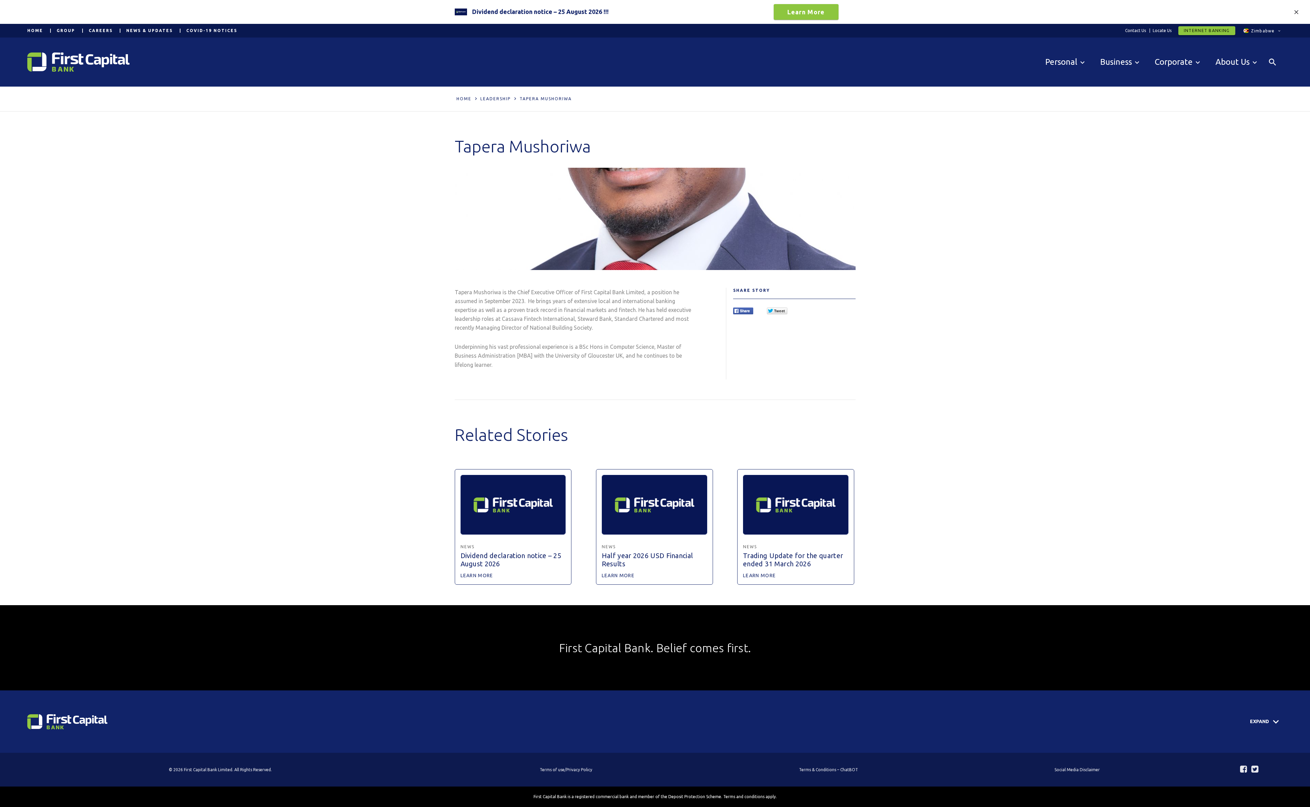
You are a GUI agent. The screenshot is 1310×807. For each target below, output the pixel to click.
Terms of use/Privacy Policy (566, 769)
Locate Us (1162, 30)
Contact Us (1135, 30)
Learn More (806, 12)
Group (66, 30)
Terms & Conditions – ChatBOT (828, 769)
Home (35, 30)
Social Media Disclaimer (1077, 769)
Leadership (495, 98)
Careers (101, 30)
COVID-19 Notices (211, 30)
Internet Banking (1207, 30)
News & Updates (149, 30)
